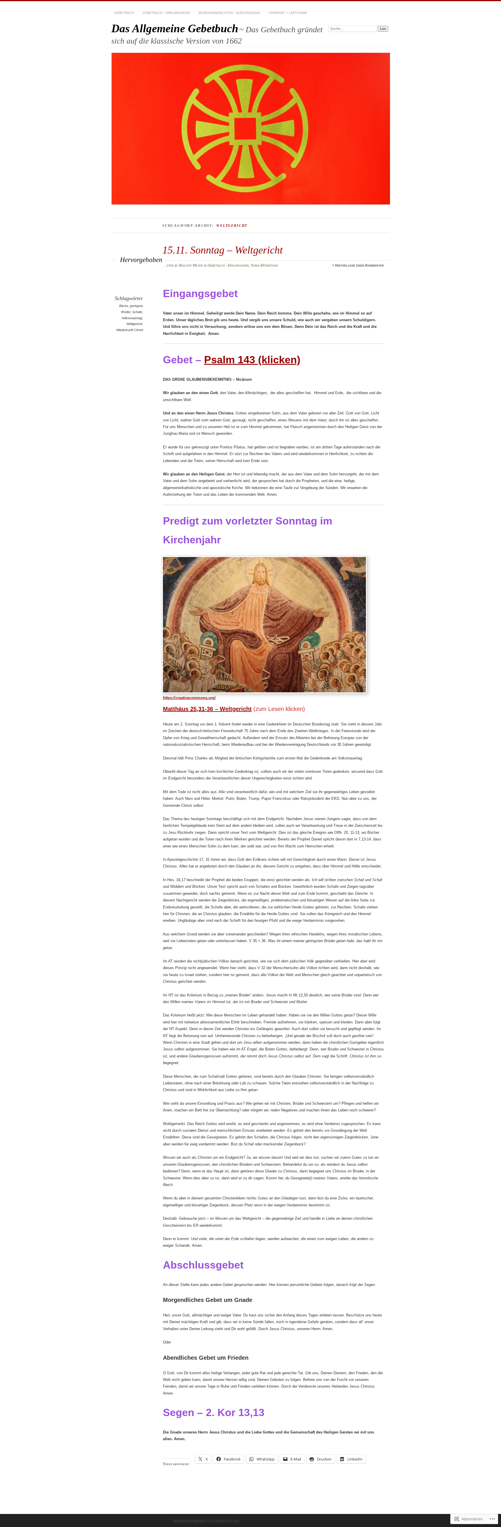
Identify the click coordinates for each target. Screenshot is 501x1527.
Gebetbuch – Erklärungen (166, 13)
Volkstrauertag (131, 318)
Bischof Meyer (191, 265)
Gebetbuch (124, 13)
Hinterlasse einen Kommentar (359, 265)
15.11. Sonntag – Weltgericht (222, 250)
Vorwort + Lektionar (288, 13)
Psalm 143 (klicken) (252, 360)
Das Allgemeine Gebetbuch (174, 28)
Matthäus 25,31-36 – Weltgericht (207, 709)
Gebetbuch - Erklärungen (228, 265)
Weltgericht (134, 324)
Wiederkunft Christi (129, 330)
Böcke (123, 306)
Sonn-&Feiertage (264, 265)
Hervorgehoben (141, 259)
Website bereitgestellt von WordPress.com (206, 1521)
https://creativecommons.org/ (189, 698)
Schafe (137, 312)
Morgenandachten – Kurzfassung (229, 13)
